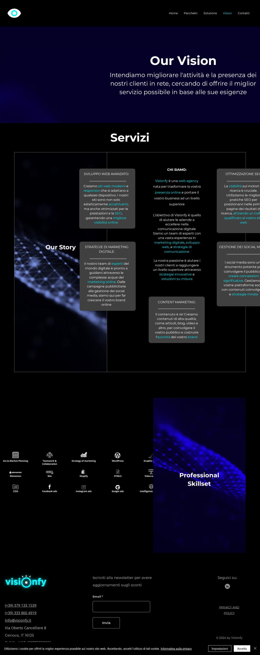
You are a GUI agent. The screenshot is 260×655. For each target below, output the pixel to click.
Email (97, 596)
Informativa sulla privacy (176, 648)
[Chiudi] (255, 648)
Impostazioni (220, 648)
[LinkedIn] (227, 586)
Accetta (242, 648)
